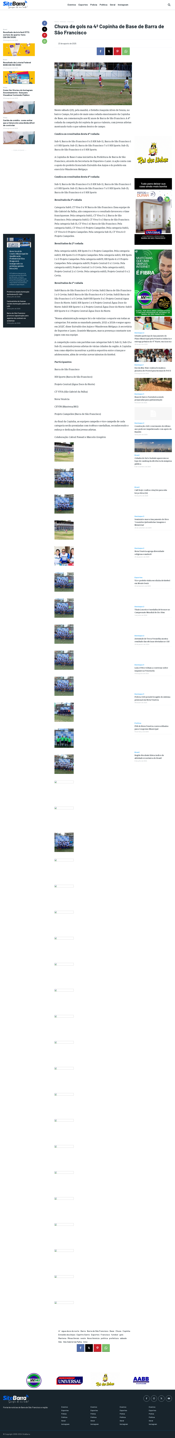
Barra (83, 1331)
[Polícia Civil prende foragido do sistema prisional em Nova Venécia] (153, 684)
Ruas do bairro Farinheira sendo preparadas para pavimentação (149, 398)
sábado (123, 1338)
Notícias (63, 21)
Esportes (71, 21)
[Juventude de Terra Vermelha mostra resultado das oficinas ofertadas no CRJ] (153, 626)
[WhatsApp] (44, 41)
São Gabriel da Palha (72, 1342)
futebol (114, 1334)
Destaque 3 (139, 394)
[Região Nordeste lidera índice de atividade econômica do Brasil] (153, 742)
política (104, 1338)
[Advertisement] (19, 190)
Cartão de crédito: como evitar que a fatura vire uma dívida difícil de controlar (18, 122)
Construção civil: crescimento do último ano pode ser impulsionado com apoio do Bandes (153, 429)
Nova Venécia (93, 1338)
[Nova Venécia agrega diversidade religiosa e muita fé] (153, 538)
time (85, 1342)
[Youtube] (169, 1398)
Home (56, 21)
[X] (44, 29)
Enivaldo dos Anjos (66, 1334)
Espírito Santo (83, 1334)
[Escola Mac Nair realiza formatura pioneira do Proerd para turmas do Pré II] (153, 355)
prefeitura (114, 1338)
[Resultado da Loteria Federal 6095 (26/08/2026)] (19, 77)
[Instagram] (154, 1398)
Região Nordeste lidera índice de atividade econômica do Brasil (149, 756)
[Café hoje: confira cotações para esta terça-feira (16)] (153, 477)
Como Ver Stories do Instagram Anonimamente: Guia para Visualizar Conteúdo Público (18, 92)
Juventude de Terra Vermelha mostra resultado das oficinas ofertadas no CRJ (152, 640)
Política (138, 723)
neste (83, 1338)
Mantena (62, 1338)
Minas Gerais (73, 1338)
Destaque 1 (139, 365)
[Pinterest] (44, 35)
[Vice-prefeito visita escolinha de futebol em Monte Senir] (153, 567)
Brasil (5, 29)
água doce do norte (70, 1331)
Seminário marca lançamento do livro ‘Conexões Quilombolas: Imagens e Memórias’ (152, 522)
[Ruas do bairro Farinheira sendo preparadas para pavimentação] (153, 384)
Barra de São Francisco (97, 1331)
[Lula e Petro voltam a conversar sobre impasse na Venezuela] (153, 655)
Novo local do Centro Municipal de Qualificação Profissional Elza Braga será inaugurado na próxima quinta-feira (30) (18, 260)
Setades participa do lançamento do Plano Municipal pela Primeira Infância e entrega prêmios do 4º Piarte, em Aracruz (153, 338)
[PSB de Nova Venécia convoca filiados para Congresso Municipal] (153, 713)
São (60, 1342)
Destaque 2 (139, 333)
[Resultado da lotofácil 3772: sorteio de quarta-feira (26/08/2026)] (19, 49)
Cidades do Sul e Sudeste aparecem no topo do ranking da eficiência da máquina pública (153, 461)
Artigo (5, 87)
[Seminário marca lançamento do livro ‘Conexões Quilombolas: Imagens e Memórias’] (153, 506)
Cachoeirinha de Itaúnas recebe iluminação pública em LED (18, 303)
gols (121, 1334)
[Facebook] (44, 23)
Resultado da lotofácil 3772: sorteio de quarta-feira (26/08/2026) (16, 34)
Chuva (118, 1331)
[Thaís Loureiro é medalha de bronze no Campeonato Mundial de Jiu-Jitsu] (153, 597)
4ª (59, 1331)
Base (112, 1331)
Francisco (105, 1334)
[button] (169, 5)
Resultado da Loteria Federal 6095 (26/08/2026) (17, 63)
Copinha (126, 1331)
